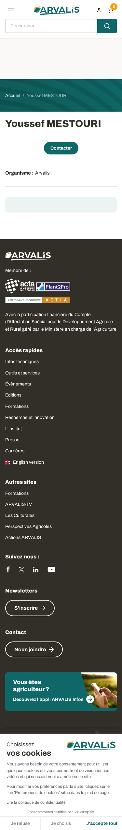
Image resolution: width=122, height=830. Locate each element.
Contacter (61, 148)
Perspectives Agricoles (28, 526)
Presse (12, 439)
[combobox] (61, 26)
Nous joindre (30, 649)
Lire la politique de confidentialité (36, 802)
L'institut (13, 428)
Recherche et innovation (30, 417)
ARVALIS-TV (18, 504)
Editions (13, 395)
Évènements (18, 384)
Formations (17, 406)
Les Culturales (19, 515)
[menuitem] (99, 10)
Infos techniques (22, 361)
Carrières (14, 450)
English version (28, 462)
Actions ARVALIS (23, 537)
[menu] (11, 10)
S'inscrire (26, 608)
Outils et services (22, 373)
